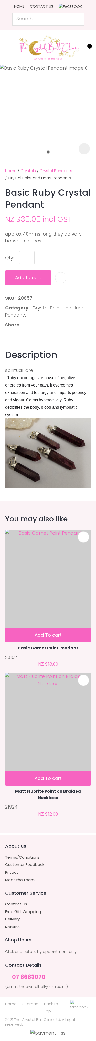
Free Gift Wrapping (23, 911)
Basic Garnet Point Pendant (48, 648)
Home (19, 6)
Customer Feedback (24, 864)
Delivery (12, 919)
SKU (9, 298)
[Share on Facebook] (24, 325)
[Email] (39, 325)
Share (12, 325)
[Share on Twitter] (31, 325)
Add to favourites (83, 537)
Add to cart (28, 277)
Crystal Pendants (56, 170)
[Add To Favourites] (60, 277)
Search (78, 19)
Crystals (28, 170)
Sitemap (30, 1004)
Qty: (9, 257)
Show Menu (8, 46)
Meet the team (20, 879)
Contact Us (41, 6)
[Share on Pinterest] (47, 324)
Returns (12, 926)
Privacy (11, 872)
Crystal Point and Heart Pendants (39, 178)
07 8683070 (29, 977)
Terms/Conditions (22, 857)
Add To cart (48, 635)
